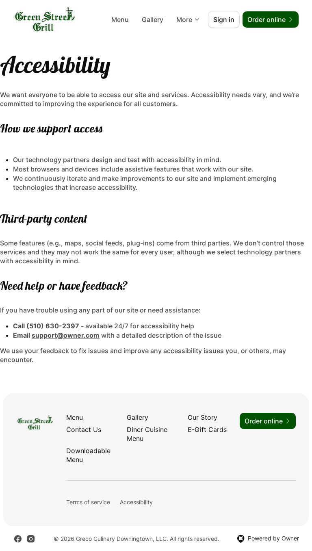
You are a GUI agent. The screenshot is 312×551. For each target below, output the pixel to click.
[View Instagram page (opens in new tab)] (31, 539)
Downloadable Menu (88, 455)
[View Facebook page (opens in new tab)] (18, 539)
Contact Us (83, 429)
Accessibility (136, 502)
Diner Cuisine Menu (147, 434)
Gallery (152, 19)
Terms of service (88, 502)
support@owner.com (66, 335)
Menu (120, 19)
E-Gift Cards (207, 429)
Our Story (202, 417)
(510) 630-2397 (52, 326)
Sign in (223, 19)
